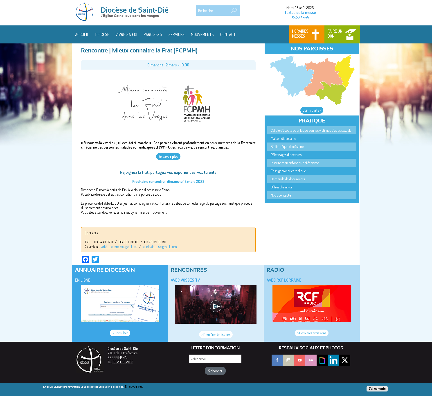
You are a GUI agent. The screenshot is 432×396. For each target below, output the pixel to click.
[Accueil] (86, 12)
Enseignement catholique (288, 171)
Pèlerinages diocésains (286, 154)
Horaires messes (300, 33)
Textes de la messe (300, 12)
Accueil (82, 34)
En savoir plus (134, 386)
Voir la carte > (312, 110)
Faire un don (335, 33)
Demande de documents (288, 179)
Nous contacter (281, 195)
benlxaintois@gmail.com (160, 246)
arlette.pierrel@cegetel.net (119, 246)
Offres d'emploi (281, 187)
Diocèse (102, 34)
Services (177, 34)
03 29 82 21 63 (122, 362)
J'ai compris (377, 388)
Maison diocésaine (283, 138)
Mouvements (202, 34)
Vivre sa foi (126, 34)
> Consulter (120, 333)
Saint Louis (300, 17)
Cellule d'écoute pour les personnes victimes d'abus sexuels (311, 130)
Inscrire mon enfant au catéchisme (295, 163)
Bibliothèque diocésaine (287, 146)
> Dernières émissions (215, 334)
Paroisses (153, 34)
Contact (228, 34)
